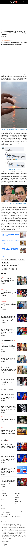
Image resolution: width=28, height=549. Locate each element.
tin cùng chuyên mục (7, 340)
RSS (16, 499)
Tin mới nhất (5, 274)
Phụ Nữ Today (4, 495)
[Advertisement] (14, 60)
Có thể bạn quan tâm (7, 390)
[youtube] (13, 269)
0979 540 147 (8, 512)
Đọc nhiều (4, 440)
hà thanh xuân (5, 262)
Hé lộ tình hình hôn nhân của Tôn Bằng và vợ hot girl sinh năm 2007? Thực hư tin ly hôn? (8, 381)
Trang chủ (3, 493)
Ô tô (1, 416)
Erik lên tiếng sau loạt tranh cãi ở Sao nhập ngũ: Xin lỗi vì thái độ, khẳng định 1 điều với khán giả (8, 358)
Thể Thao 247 (18, 501)
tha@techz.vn (19, 516)
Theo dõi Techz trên (5, 40)
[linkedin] (16, 269)
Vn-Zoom (17, 504)
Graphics (5, 506)
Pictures (4, 504)
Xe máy (2, 404)
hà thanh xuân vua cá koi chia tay (9, 265)
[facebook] (5, 269)
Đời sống (2, 277)
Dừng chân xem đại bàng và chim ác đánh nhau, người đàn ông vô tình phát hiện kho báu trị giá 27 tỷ (10, 242)
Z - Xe (16, 495)
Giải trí (2, 29)
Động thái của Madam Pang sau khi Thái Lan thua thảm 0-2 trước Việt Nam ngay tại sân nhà (8, 292)
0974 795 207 (12, 516)
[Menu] (26, 1)
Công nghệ (17, 493)
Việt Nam (2, 314)
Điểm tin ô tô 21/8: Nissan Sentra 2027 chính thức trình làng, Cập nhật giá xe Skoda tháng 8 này (8, 419)
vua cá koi (22, 259)
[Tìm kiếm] (22, 2)
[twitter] (2, 269)
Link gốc (3, 256)
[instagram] (9, 269)
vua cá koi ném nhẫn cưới (10, 259)
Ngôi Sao (17, 497)
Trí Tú (5, 36)
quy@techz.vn (7, 514)
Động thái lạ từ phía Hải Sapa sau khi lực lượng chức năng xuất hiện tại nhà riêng (8, 280)
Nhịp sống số (3, 301)
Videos (4, 501)
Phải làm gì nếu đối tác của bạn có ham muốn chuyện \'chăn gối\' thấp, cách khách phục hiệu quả (10, 234)
